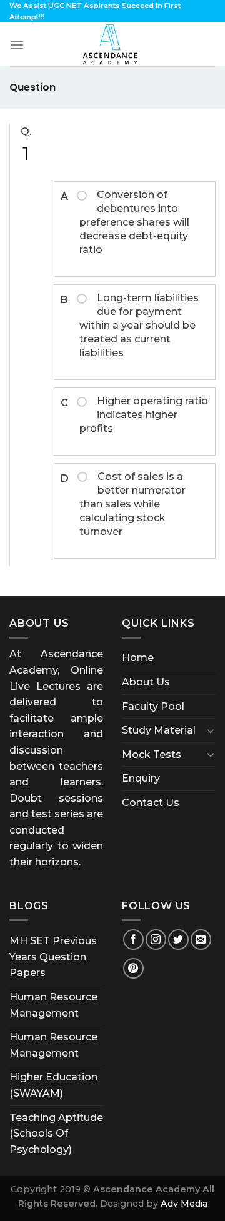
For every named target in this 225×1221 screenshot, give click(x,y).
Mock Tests (151, 754)
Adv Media (184, 1203)
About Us (146, 682)
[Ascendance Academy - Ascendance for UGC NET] (112, 44)
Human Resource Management (53, 1005)
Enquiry (141, 778)
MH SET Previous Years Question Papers (53, 957)
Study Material (159, 730)
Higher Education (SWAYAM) (53, 1085)
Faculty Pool (153, 706)
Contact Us (150, 803)
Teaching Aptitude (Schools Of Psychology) (56, 1133)
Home (138, 658)
